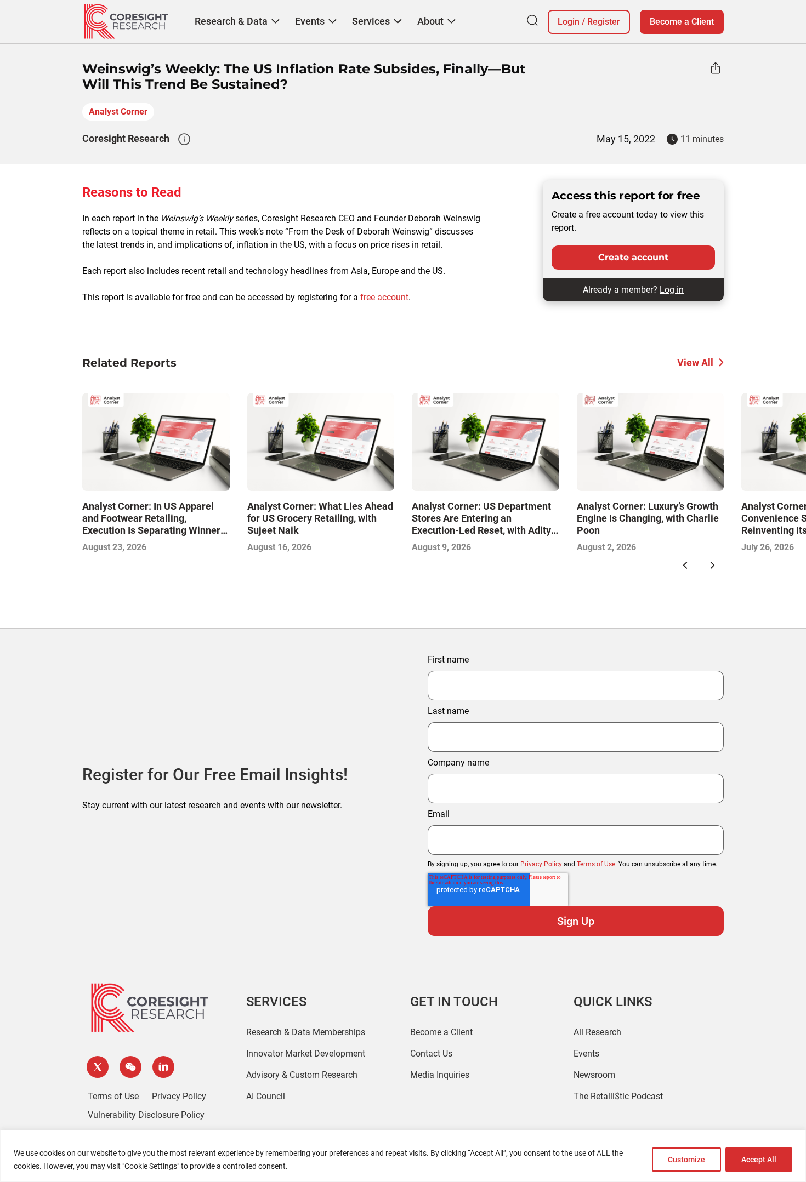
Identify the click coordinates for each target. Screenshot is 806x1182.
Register (603, 21)
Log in (672, 289)
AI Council (265, 1096)
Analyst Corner (118, 111)
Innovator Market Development (305, 1053)
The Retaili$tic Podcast (618, 1096)
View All (695, 362)
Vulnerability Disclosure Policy (146, 1115)
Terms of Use (596, 864)
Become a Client (682, 21)
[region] (403, 1156)
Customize (686, 1159)
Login (569, 21)
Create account (633, 257)
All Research (597, 1032)
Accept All (758, 1159)
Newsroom (594, 1075)
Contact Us (431, 1053)
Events (586, 1053)
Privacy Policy (541, 864)
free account (384, 297)
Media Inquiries (439, 1075)
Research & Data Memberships (305, 1032)
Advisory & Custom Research (301, 1075)
